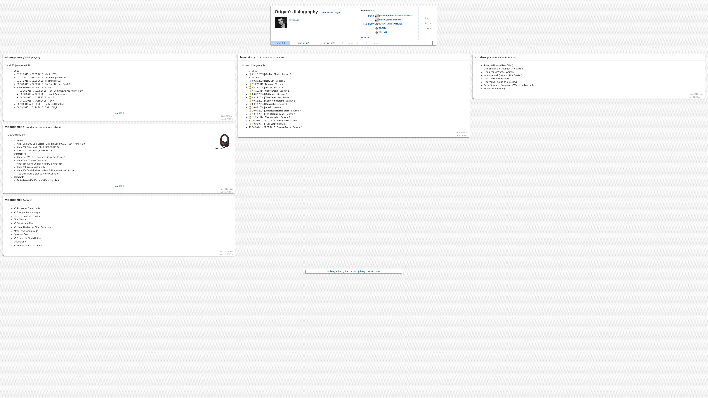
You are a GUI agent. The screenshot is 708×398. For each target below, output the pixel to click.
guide (345, 271)
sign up (427, 23)
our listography (333, 271)
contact (378, 271)
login (427, 18)
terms (370, 271)
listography (368, 24)
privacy (361, 271)
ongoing (303, 43)
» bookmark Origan (331, 12)
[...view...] (119, 113)
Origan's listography (296, 11)
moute (371, 16)
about (353, 271)
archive (329, 43)
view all (365, 37)
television (262, 57)
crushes (495, 57)
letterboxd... (295, 20)
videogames (22, 57)
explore (428, 28)
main (280, 43)
